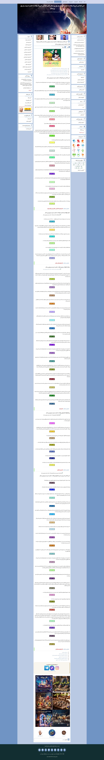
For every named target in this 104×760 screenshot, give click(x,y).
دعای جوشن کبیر (81, 105)
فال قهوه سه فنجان (81, 79)
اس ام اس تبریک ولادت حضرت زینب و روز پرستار (60, 68)
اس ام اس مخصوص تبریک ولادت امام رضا (61, 658)
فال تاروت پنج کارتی (27, 54)
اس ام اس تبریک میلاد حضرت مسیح (62, 660)
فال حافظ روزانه (28, 100)
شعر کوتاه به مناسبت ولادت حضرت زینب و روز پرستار (59, 70)
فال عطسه (29, 119)
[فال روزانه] (44, 684)
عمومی (63, 739)
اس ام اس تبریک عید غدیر (79, 51)
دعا (83, 107)
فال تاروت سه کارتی (27, 50)
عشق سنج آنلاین (81, 122)
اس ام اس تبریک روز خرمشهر (79, 42)
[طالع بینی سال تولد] (78, 166)
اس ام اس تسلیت (65, 652)
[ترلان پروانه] (52, 37)
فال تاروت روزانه (28, 40)
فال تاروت (75, 2)
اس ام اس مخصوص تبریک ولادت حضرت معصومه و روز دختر (79, 45)
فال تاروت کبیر (28, 42)
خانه (84, 2)
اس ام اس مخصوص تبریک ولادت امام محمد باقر (60, 655)
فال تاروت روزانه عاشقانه (27, 67)
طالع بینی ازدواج (81, 97)
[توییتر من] (49, 750)
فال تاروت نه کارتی (28, 59)
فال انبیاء (82, 69)
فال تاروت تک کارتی (27, 47)
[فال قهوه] (61, 701)
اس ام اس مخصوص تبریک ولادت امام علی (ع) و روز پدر (79, 53)
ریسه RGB (82, 130)
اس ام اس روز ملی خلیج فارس (79, 48)
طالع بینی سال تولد (81, 170)
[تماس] (52, 750)
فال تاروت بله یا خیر (27, 69)
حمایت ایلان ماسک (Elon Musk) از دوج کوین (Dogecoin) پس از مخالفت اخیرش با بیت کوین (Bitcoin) (26, 84)
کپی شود (52, 86)
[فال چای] (61, 718)
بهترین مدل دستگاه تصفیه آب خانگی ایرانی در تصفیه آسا (26, 79)
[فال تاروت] (61, 684)
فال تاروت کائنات (28, 45)
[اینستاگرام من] (55, 750)
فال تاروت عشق (28, 64)
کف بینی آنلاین (81, 90)
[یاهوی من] (64, 750)
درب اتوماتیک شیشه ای (27, 88)
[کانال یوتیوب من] (42, 750)
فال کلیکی (82, 115)
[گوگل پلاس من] (46, 750)
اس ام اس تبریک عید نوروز (63, 657)
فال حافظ (80, 2)
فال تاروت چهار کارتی (27, 52)
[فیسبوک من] (58, 750)
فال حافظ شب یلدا (28, 103)
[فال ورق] (44, 718)
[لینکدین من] (39, 750)
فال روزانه (70, 2)
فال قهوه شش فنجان (80, 82)
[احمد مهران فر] (64, 37)
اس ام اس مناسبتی (58, 2)
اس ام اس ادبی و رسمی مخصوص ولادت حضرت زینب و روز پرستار (57, 74)
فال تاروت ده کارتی (28, 62)
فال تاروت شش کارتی (27, 57)
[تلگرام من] (61, 750)
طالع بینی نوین (28, 121)
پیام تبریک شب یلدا (28, 105)
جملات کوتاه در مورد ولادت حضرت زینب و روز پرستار (59, 71)
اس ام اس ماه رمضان (80, 40)
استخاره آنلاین (65, 2)
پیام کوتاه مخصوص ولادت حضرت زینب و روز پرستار (59, 73)
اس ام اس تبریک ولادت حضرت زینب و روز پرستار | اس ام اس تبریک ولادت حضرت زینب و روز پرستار (52, 7)
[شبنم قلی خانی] (40, 37)
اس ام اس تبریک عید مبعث (63, 654)
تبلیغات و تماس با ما (50, 2)
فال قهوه (82, 77)
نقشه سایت (48, 756)
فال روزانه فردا (28, 129)
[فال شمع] (44, 701)
